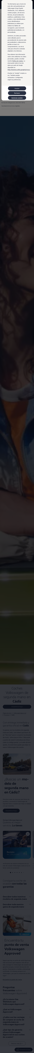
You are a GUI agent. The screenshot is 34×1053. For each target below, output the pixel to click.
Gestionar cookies (17, 98)
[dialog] (17, 526)
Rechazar (17, 93)
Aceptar (17, 88)
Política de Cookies (17, 61)
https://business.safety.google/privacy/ (19, 69)
